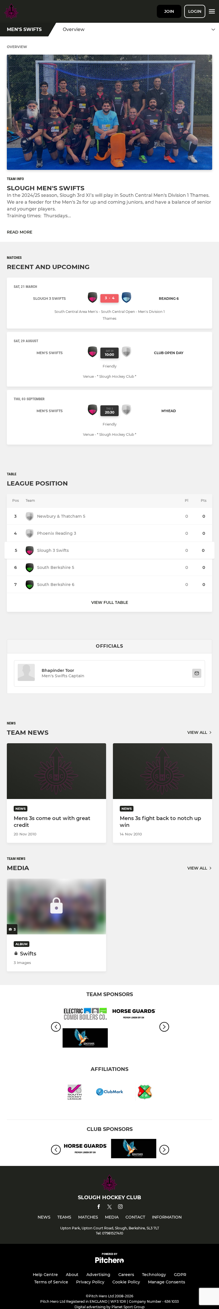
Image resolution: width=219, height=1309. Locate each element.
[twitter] (109, 1207)
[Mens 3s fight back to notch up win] (162, 771)
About (72, 1274)
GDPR (180, 1274)
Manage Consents (166, 1282)
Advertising (98, 1274)
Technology (154, 1274)
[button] (26, 673)
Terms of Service (51, 1282)
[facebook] (99, 1207)
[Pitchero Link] (109, 1261)
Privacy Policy (90, 1282)
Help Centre (45, 1274)
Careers (126, 1274)
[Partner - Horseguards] (134, 1014)
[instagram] (120, 1207)
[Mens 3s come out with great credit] (56, 771)
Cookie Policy (126, 1282)
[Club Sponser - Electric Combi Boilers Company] (85, 1014)
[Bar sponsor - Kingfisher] (85, 1039)
